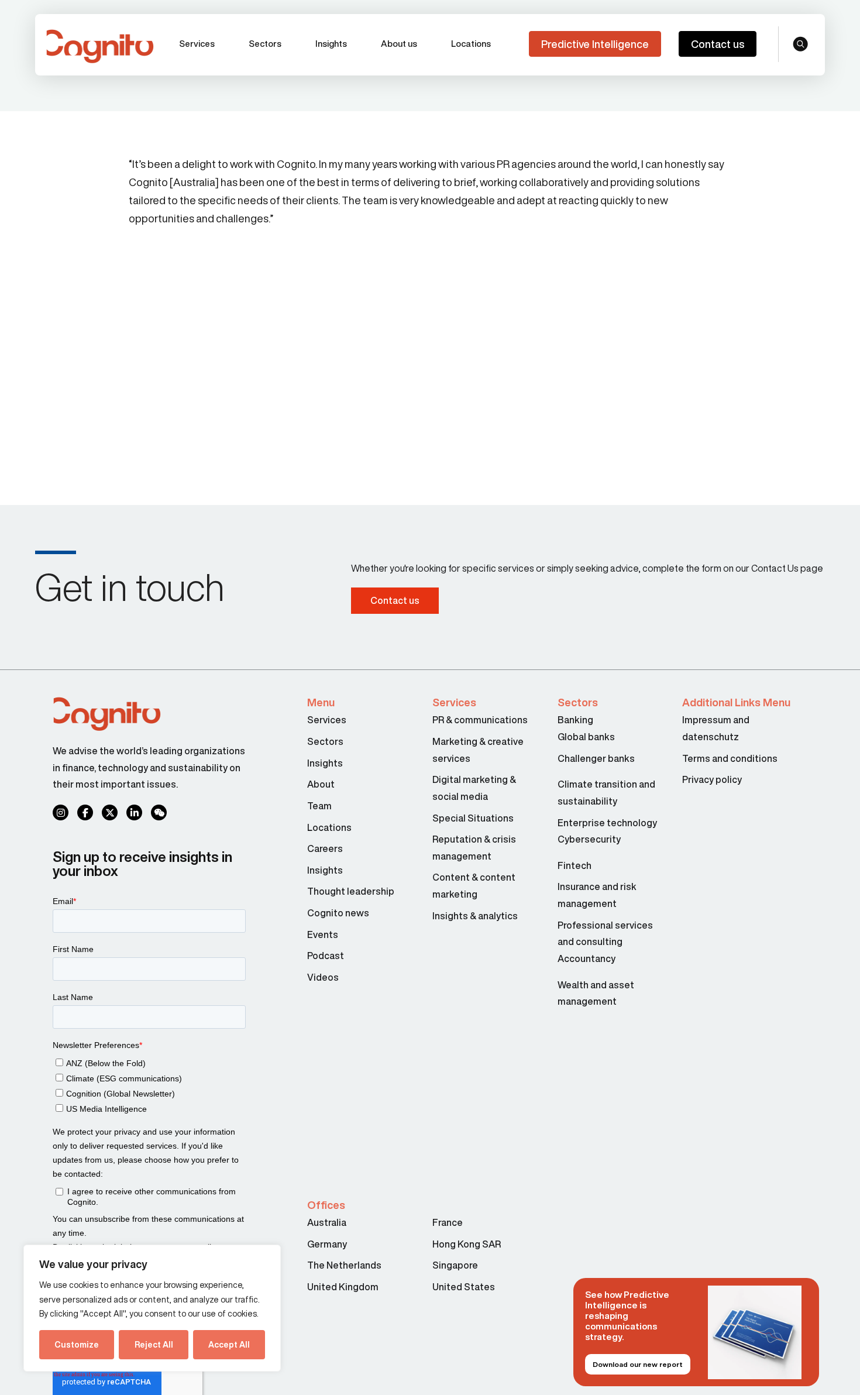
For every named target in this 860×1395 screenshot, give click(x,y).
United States (463, 1286)
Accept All (229, 1345)
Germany (327, 1244)
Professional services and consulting (605, 933)
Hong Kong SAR (466, 1244)
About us (399, 43)
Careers (325, 848)
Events (322, 934)
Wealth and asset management (596, 993)
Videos (323, 977)
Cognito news (338, 913)
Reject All (154, 1345)
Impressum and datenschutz (715, 728)
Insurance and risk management (597, 895)
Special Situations (473, 818)
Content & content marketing (473, 885)
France (447, 1222)
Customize (76, 1345)
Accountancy (586, 958)
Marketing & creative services (478, 750)
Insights (331, 43)
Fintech (574, 865)
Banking (575, 719)
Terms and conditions (730, 758)
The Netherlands (344, 1265)
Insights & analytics (476, 915)
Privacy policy (712, 779)
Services (197, 43)
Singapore (455, 1265)
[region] (152, 1308)
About (321, 784)
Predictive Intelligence (595, 44)
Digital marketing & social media (474, 788)
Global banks (586, 736)
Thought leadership (350, 891)
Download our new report (638, 1364)
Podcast (325, 955)
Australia (326, 1222)
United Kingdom (343, 1286)
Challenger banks (596, 758)
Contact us (717, 44)
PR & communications (480, 719)
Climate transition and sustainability (606, 792)
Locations (471, 43)
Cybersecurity (589, 839)
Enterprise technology (607, 822)
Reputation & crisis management (474, 847)
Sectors (265, 43)
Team (319, 805)
